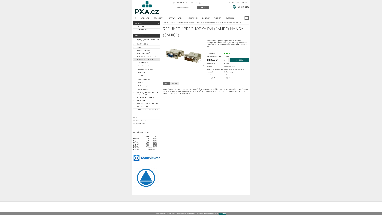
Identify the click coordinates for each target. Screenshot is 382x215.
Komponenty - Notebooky (146, 56)
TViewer (217, 18)
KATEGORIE (144, 18)
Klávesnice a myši (143, 53)
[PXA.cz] (147, 9)
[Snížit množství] (229, 61)
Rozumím (223, 213)
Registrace (245, 2)
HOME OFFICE (141, 30)
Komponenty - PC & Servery (147, 59)
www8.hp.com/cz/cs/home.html (234, 69)
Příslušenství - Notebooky (147, 103)
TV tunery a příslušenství (146, 86)
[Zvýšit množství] (229, 59)
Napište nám (192, 18)
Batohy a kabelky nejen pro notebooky (147, 40)
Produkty (158, 18)
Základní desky (143, 89)
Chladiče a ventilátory (145, 66)
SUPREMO (230, 18)
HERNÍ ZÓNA (140, 27)
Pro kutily (140, 100)
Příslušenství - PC (143, 107)
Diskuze (174, 83)
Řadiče (140, 82)
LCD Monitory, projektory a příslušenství (147, 93)
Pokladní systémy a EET (145, 97)
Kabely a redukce (143, 50)
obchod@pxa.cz (140, 121)
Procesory (141, 72)
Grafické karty (143, 62)
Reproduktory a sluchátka (147, 110)
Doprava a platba (175, 18)
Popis (166, 83)
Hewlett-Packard (229, 66)
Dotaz (231, 78)
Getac (138, 47)
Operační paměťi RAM (145, 69)
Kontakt (206, 18)
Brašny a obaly (142, 44)
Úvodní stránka (135, 18)
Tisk (215, 78)
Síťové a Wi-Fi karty (144, 79)
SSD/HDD (141, 76)
